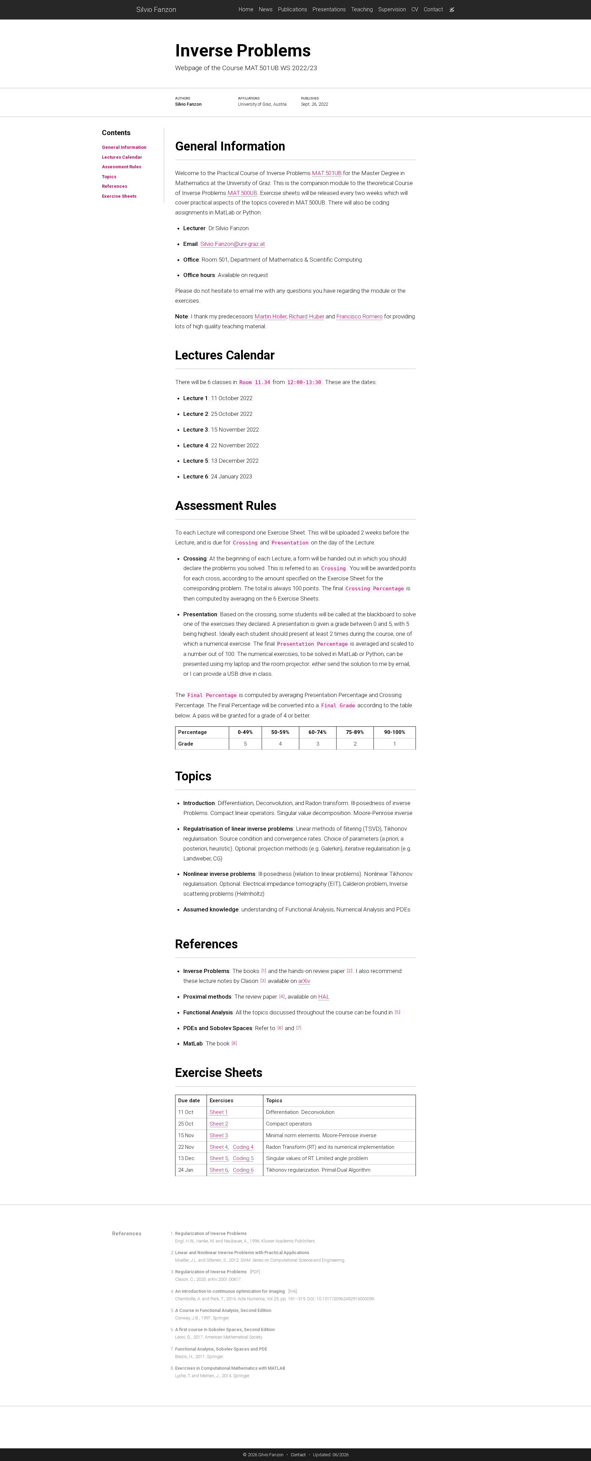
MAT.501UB (327, 173)
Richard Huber (306, 316)
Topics (109, 176)
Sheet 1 (219, 1112)
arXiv (304, 980)
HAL (323, 996)
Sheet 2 (219, 1123)
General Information (124, 147)
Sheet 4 (219, 1147)
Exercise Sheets (119, 195)
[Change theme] (450, 7)
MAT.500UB (242, 192)
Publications (292, 9)
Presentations (329, 9)
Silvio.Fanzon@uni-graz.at (232, 243)
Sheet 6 (219, 1170)
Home (246, 9)
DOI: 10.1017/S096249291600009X (341, 1298)
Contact (433, 9)
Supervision (392, 9)
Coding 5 (243, 1158)
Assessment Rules (121, 166)
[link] (292, 1291)
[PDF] (255, 1272)
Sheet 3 (219, 1135)
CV (414, 9)
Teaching (362, 9)
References (114, 186)
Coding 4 (243, 1147)
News (266, 9)
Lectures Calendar (122, 156)
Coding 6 (243, 1170)
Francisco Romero (359, 316)
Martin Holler (270, 316)
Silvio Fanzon (156, 9)
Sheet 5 (219, 1158)
